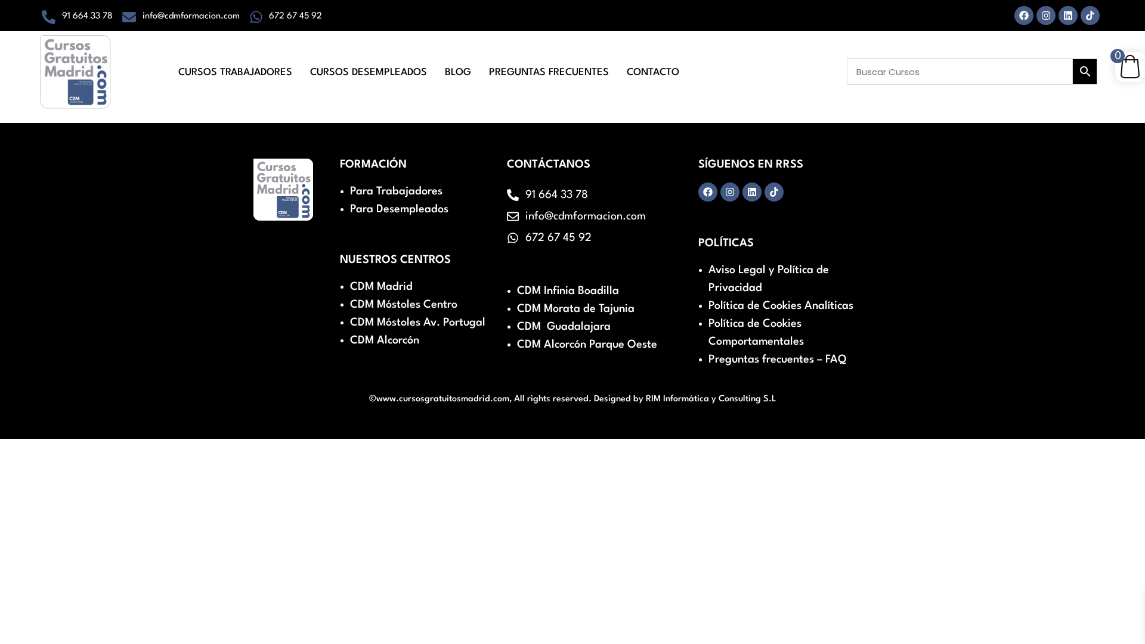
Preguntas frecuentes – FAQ (777, 359)
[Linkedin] (1068, 15)
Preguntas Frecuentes (549, 72)
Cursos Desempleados (368, 72)
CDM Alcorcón (384, 340)
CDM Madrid (381, 286)
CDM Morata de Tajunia (576, 309)
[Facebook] (1023, 15)
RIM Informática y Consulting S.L (711, 399)
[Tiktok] (1090, 15)
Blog (458, 72)
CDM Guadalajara (564, 326)
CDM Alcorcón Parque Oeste (587, 344)
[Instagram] (1046, 15)
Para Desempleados (399, 209)
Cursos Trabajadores (235, 72)
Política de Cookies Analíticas (780, 306)
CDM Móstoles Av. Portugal (417, 322)
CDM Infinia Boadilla (568, 291)
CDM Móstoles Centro (403, 304)
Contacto (653, 72)
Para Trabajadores (396, 191)
